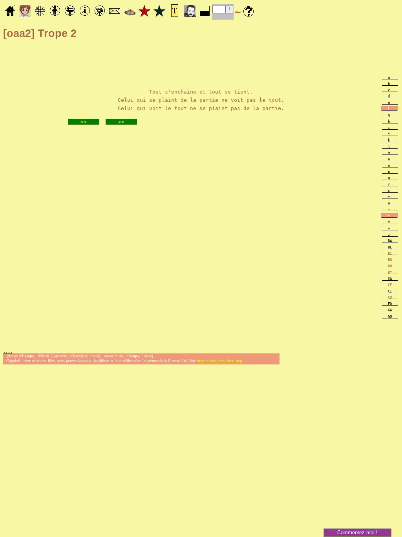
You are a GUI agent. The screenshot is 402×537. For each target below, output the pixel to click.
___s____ (390, 191)
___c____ (390, 90)
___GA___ (390, 310)
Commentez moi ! (357, 532)
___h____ (390, 121)
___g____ (390, 115)
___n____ (390, 159)
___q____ (390, 178)
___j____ (390, 134)
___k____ (390, 140)
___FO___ (390, 304)
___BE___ (390, 247)
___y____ (390, 228)
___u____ (390, 203)
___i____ (390, 128)
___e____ (390, 103)
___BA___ (390, 241)
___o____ (390, 165)
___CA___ (390, 279)
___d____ (390, 96)
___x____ (390, 222)
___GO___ (390, 316)
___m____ (390, 153)
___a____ (390, 77)
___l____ (390, 147)
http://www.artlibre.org (219, 361)
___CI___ (390, 291)
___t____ (390, 197)
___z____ (390, 235)
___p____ (390, 172)
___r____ (390, 184)
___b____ (390, 84)
